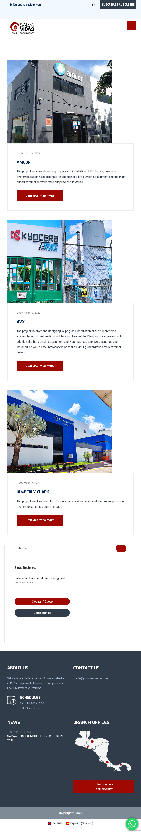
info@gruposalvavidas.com (25, 4)
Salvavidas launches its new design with (40, 578)
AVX (21, 321)
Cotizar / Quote (42, 601)
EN (94, 4)
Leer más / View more (40, 195)
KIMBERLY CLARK (33, 492)
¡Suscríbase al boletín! (118, 4)
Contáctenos (42, 613)
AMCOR (23, 162)
